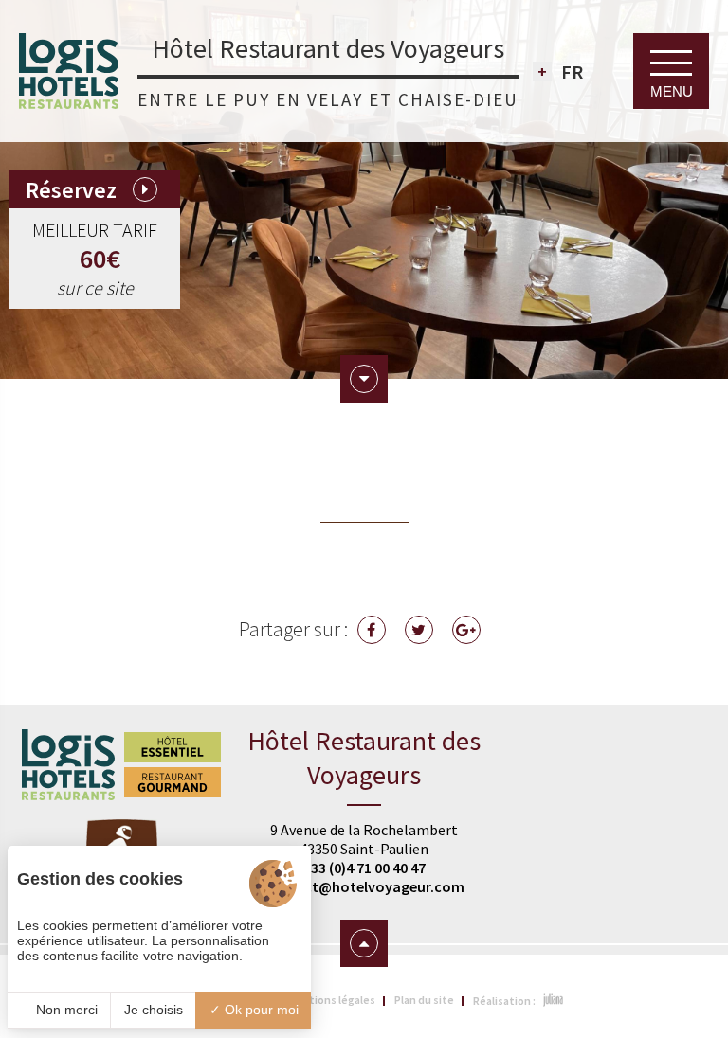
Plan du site (424, 1000)
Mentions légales (331, 1000)
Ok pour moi (260, 1009)
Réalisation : (504, 1000)
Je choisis (153, 1009)
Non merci (65, 1009)
